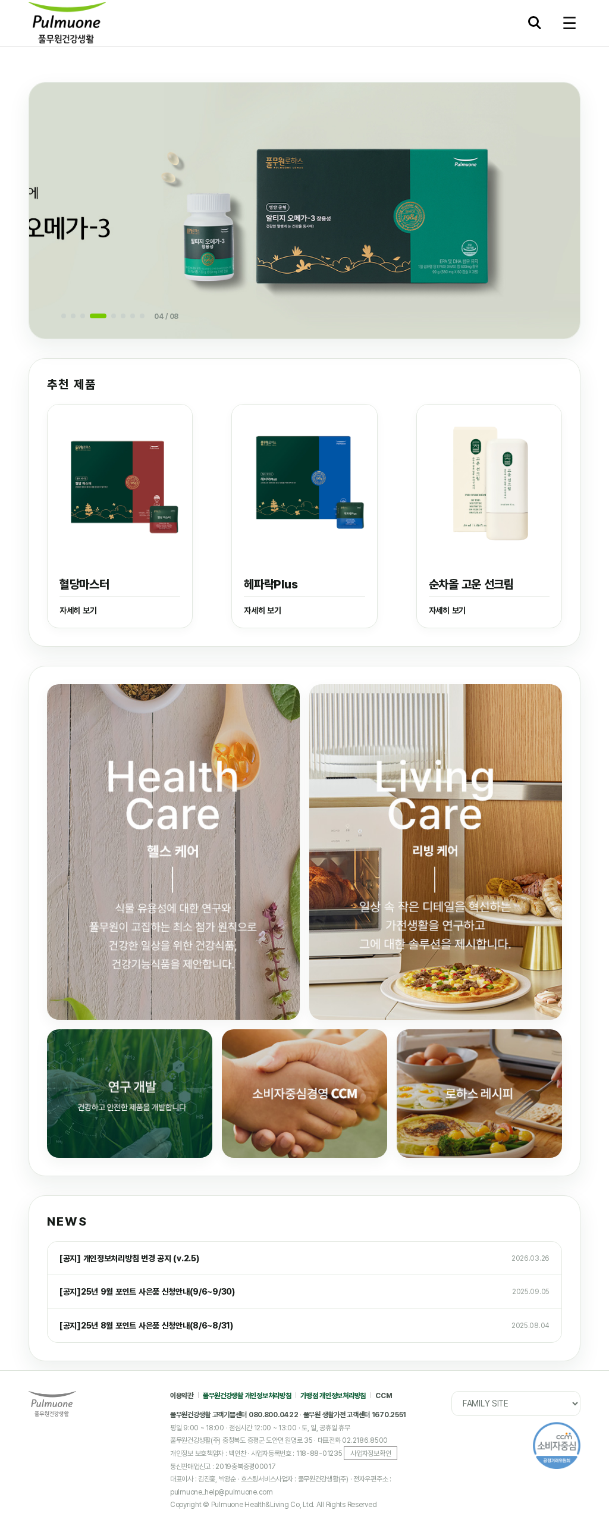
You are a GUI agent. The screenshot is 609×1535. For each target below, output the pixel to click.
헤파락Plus (270, 583)
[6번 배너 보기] (123, 316)
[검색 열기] (537, 25)
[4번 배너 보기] (98, 316)
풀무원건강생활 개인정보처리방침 (247, 1396)
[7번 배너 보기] (132, 316)
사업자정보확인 (370, 1453)
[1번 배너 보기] (63, 316)
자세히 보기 (77, 611)
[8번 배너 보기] (142, 316)
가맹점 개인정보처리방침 (333, 1396)
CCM (383, 1396)
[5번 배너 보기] (113, 316)
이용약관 (181, 1396)
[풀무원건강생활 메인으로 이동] (110, 22)
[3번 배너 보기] (82, 316)
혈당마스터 (84, 583)
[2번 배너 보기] (73, 316)
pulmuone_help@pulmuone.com (221, 1492)
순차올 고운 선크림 (471, 583)
